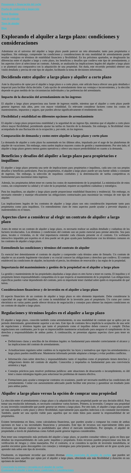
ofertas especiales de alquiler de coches (88, 455)
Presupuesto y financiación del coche (21, 4)
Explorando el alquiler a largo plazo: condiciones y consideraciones (37, 470)
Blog (4, 28)
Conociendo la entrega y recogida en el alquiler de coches (32, 466)
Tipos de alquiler (10, 23)
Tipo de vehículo (10, 18)
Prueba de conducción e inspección (20, 9)
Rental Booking (9, 13)
